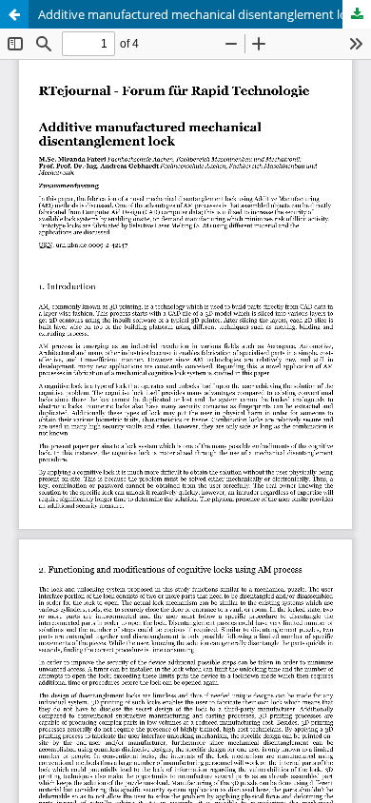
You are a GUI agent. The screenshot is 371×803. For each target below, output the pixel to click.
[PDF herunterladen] (356, 14)
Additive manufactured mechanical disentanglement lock (199, 14)
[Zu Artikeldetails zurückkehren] (14, 14)
